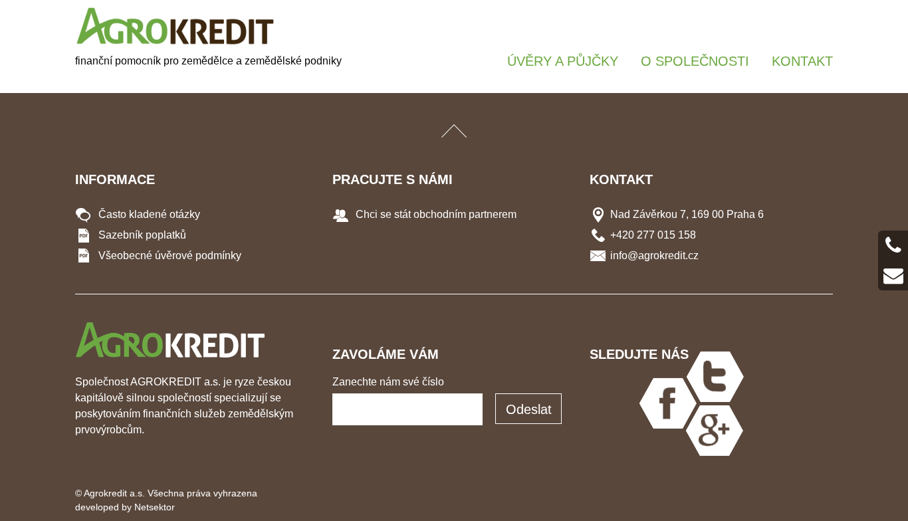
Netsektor (154, 507)
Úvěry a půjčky (562, 61)
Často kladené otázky (148, 214)
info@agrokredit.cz (654, 255)
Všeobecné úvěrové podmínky (168, 255)
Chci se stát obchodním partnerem (434, 214)
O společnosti (695, 61)
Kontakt (802, 61)
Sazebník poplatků (141, 235)
